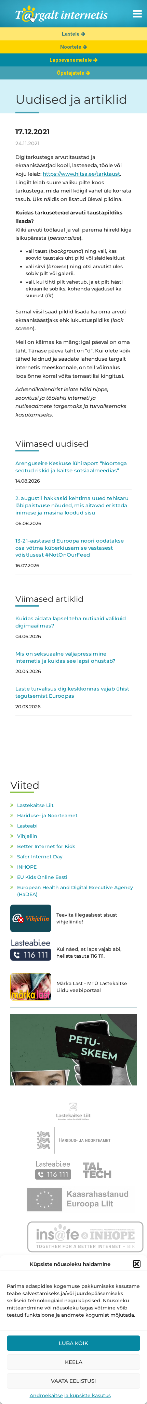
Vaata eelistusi (73, 1381)
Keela (73, 1362)
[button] (136, 1263)
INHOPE (27, 867)
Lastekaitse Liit (35, 805)
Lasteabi (27, 826)
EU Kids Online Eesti (42, 877)
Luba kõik (73, 1343)
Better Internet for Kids (46, 846)
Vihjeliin (27, 836)
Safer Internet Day (40, 857)
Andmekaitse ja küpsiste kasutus (70, 1395)
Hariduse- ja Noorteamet (47, 815)
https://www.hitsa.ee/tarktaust (81, 174)
